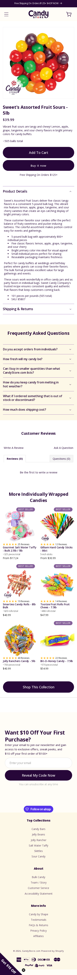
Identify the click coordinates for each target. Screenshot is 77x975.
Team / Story (39, 882)
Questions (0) (61, 458)
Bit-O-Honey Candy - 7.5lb (56, 663)
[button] (6, 14)
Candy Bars (38, 829)
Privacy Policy (38, 930)
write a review (48, 472)
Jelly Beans (38, 834)
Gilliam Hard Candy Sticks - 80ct (56, 551)
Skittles (38, 851)
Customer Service (38, 888)
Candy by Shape (38, 914)
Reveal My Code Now (38, 775)
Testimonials (38, 919)
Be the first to (38, 472)
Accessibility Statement (39, 893)
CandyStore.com (31, 950)
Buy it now (38, 165)
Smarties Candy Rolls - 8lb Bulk (19, 608)
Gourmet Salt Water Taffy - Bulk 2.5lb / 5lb (19, 551)
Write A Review (14, 448)
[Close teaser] (23, 970)
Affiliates (38, 936)
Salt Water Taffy (38, 845)
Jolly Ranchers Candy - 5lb (19, 663)
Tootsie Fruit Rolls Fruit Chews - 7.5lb (55, 608)
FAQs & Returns (38, 925)
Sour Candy (38, 856)
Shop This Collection (38, 687)
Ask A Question (63, 448)
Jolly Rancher (38, 840)
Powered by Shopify (52, 950)
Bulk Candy (38, 877)
